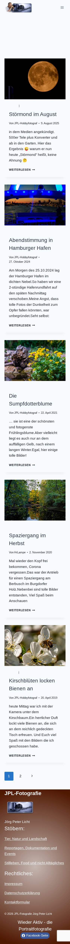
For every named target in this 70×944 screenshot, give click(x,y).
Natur (24, 105)
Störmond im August (33, 114)
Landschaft (18, 231)
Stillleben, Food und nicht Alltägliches (34, 863)
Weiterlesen (22, 169)
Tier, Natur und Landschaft (25, 839)
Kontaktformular (17, 902)
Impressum (13, 884)
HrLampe (20, 552)
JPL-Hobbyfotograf (25, 123)
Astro (13, 105)
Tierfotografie (31, 672)
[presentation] (35, 78)
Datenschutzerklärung (22, 893)
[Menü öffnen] (62, 7)
